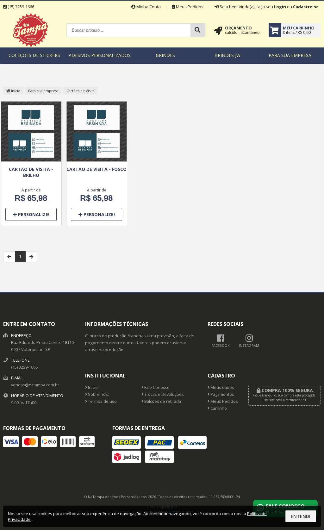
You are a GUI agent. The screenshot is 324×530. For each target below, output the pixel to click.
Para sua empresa (290, 55)
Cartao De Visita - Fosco (96, 169)
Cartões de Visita (80, 90)
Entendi (300, 516)
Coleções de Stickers (34, 55)
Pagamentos (221, 394)
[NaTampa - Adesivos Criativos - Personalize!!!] (30, 46)
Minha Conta (148, 6)
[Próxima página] (31, 256)
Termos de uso (102, 401)
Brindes (165, 55)
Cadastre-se (306, 6)
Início (15, 90)
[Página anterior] (9, 256)
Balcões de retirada (162, 401)
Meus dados (221, 387)
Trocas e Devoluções (163, 394)
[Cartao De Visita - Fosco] (96, 132)
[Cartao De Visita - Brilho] (31, 132)
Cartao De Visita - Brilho (31, 172)
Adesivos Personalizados (100, 55)
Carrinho (218, 408)
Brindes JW (227, 55)
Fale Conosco (156, 387)
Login (280, 6)
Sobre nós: (98, 394)
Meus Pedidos (189, 6)
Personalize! (33, 214)
